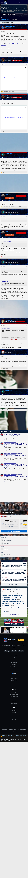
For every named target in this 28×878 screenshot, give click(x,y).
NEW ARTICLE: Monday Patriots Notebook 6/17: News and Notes (15, 444)
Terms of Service (23, 729)
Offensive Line (14, 680)
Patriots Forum (14, 657)
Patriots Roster (14, 662)
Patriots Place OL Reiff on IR (11, 43)
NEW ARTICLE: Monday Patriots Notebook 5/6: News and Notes (15, 455)
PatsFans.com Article (6, 19)
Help (21, 735)
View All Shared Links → (14, 531)
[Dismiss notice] (26, 6)
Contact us (3, 735)
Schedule (14, 660)
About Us (14, 710)
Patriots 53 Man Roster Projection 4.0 (12, 601)
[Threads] (19, 651)
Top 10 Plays (14, 698)
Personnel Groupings (14, 694)
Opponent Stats (14, 678)
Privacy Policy (4, 729)
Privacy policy (16, 735)
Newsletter (14, 714)
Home (24, 735)
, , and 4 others (12, 206)
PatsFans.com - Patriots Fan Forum (19, 437)
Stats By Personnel (14, 696)
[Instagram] (8, 651)
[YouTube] (22, 651)
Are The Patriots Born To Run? (10, 607)
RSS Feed (14, 719)
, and (9, 131)
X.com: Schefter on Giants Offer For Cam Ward (10, 522)
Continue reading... (5, 48)
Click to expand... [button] (14, 339)
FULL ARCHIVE (14, 615)
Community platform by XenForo (11, 739)
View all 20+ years (14, 584)
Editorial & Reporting (13, 729)
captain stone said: (6, 241)
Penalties (14, 685)
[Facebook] (12, 651)
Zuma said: (4, 219)
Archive (14, 669)
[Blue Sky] (15, 651)
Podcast (14, 712)
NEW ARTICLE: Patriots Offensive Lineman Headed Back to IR (12, 435)
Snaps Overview (14, 682)
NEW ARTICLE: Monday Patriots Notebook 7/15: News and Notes (15, 465)
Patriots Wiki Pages (14, 666)
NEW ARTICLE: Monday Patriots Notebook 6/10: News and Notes (15, 476)
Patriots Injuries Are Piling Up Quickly (12, 595)
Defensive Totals (14, 703)
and (9, 54)
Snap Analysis (14, 692)
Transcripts (14, 664)
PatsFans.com (4, 45)
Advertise (14, 717)
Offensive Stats (14, 676)
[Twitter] (5, 651)
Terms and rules (9, 735)
